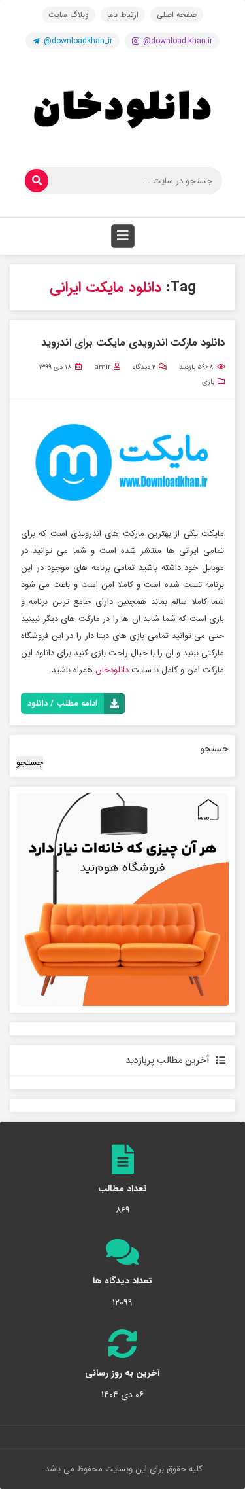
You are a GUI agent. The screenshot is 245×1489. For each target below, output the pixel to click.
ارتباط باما (123, 15)
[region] (122, 899)
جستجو (215, 749)
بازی (208, 381)
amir (102, 367)
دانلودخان (111, 670)
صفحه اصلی (177, 15)
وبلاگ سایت (68, 15)
